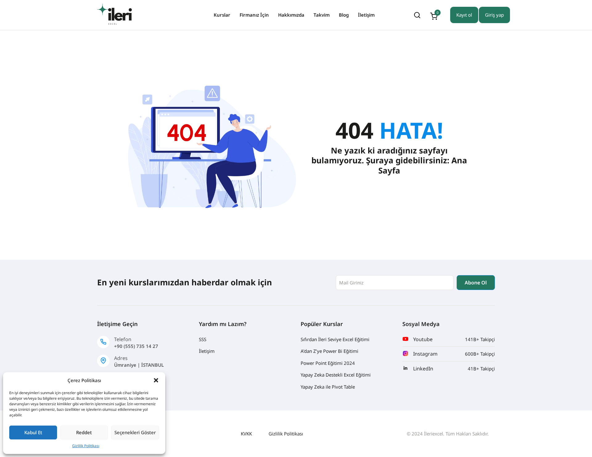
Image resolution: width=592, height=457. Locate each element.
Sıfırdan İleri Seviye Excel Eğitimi (335, 339)
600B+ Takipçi (480, 354)
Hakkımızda (291, 15)
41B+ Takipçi (481, 368)
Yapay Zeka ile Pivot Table (328, 387)
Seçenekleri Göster (135, 432)
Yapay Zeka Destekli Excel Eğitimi (336, 375)
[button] (156, 380)
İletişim (366, 15)
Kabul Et (33, 432)
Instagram (425, 353)
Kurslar (222, 15)
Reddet (84, 432)
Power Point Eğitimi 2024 (328, 363)
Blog (344, 15)
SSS (202, 339)
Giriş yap (494, 15)
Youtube (423, 339)
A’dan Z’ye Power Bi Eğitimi (329, 351)
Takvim (322, 15)
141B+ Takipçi (480, 339)
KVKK (246, 433)
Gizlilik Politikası (85, 445)
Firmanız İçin (254, 15)
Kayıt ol (464, 15)
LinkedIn (423, 368)
